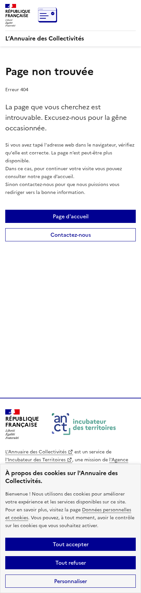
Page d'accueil (71, 216)
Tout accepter (71, 544)
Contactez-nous (70, 235)
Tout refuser (70, 563)
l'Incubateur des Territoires (35, 459)
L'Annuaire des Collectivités (36, 451)
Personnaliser (70, 581)
